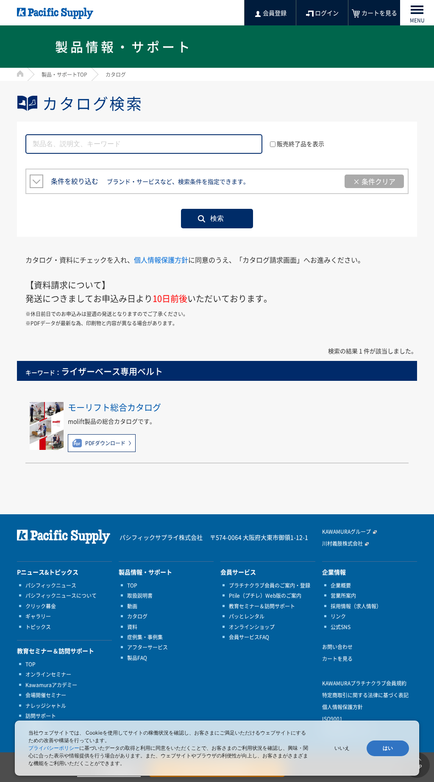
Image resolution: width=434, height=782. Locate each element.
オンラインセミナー (48, 674)
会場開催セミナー (45, 695)
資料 (132, 627)
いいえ (342, 748)
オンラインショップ (252, 627)
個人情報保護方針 (161, 260)
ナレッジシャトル (45, 706)
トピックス (38, 627)
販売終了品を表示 (300, 143)
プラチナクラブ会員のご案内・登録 (269, 585)
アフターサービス (147, 647)
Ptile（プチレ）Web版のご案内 (265, 595)
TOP (30, 664)
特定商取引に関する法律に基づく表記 (365, 695)
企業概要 (341, 585)
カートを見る (337, 659)
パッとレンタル (246, 616)
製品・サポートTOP (64, 74)
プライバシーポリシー (53, 748)
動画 (132, 606)
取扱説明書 (140, 595)
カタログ (137, 616)
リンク (338, 616)
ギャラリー (38, 616)
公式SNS (341, 627)
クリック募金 (40, 606)
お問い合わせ (337, 647)
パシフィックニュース (50, 585)
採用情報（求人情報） (356, 606)
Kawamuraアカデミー (51, 685)
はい (388, 748)
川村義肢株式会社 (342, 543)
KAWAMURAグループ (346, 531)
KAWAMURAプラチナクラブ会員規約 (364, 683)
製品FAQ (137, 658)
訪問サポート (40, 716)
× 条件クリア (374, 181)
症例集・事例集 (145, 637)
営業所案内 (343, 595)
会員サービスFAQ (249, 637)
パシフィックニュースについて (61, 595)
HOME (20, 73)
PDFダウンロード (105, 443)
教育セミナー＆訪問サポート (262, 606)
